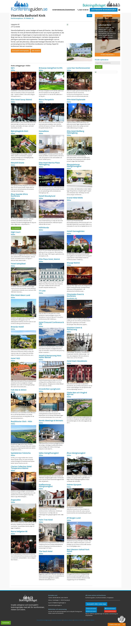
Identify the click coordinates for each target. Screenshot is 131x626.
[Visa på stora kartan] (67, 24)
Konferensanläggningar (63, 10)
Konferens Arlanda (68, 620)
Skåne (89, 15)
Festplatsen (110, 597)
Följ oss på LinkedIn (91, 611)
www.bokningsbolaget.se (55, 605)
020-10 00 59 (83, 10)
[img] (107, 35)
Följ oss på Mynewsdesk (110, 611)
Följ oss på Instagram (110, 608)
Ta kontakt (5, 623)
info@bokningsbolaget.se (59, 603)
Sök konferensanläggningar (43, 620)
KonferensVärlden (101, 597)
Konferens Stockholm (56, 620)
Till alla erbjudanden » (107, 54)
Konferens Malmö (89, 620)
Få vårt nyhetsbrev (101, 60)
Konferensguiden (90, 597)
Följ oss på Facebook (91, 608)
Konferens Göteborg (79, 620)
